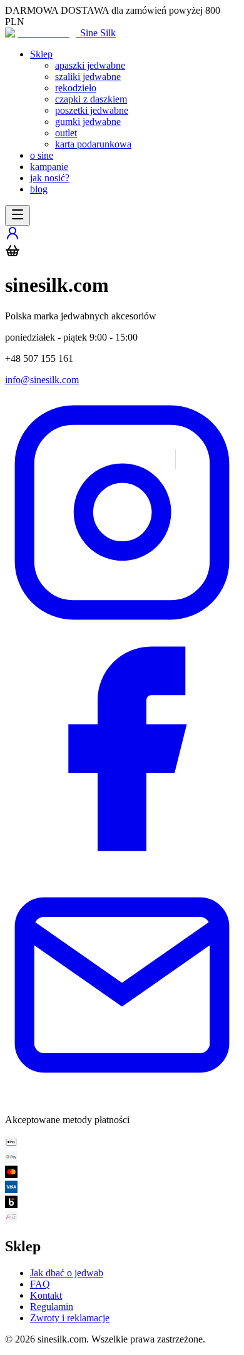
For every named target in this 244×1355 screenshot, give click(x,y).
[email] (122, 1098)
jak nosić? (49, 177)
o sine (41, 155)
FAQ (40, 1284)
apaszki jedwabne (90, 65)
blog (39, 189)
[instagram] (122, 626)
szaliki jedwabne (88, 76)
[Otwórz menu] (17, 215)
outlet (66, 133)
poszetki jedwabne (91, 110)
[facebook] (122, 862)
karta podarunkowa (93, 144)
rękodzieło (75, 87)
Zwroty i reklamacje (69, 1317)
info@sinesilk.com (42, 379)
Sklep (41, 54)
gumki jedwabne (88, 121)
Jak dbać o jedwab (66, 1273)
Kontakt (46, 1295)
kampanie (49, 166)
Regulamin (51, 1306)
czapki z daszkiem (91, 99)
